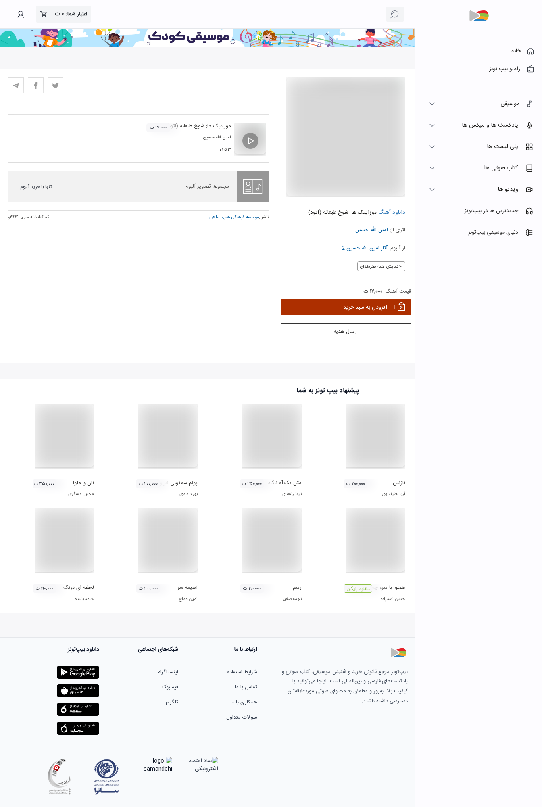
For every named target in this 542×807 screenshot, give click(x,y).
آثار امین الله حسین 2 (365, 248)
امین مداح (188, 599)
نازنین (399, 483)
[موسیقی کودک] (207, 45)
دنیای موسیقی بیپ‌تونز (493, 232)
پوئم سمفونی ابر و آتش (173, 483)
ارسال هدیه (346, 331)
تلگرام (172, 702)
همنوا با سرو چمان (385, 587)
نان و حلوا (83, 483)
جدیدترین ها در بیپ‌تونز (491, 211)
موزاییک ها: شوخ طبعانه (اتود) (199, 126)
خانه (516, 51)
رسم (297, 587)
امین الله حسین (371, 230)
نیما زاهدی (292, 494)
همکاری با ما (244, 702)
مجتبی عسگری (81, 494)
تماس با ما (246, 687)
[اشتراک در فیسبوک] (36, 85)
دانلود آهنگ (391, 212)
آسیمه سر (187, 587)
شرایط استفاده (242, 672)
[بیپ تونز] (479, 16)
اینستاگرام (168, 672)
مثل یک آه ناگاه (285, 483)
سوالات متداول (241, 717)
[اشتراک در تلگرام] (16, 85)
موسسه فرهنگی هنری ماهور (234, 217)
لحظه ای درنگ (78, 587)
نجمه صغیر (292, 599)
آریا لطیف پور (393, 494)
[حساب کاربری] (20, 14)
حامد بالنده (84, 599)
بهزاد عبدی (188, 494)
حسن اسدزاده (393, 599)
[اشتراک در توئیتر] (55, 85)
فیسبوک (170, 687)
